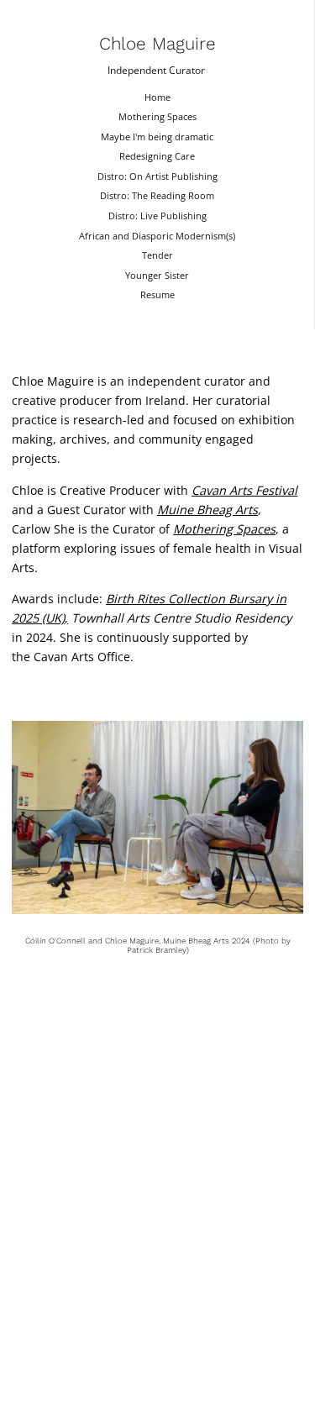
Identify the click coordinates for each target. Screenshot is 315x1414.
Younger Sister (157, 275)
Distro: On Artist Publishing (157, 176)
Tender (157, 255)
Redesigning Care (157, 156)
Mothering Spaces (157, 116)
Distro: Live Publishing (157, 215)
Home (157, 97)
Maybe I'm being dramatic (157, 136)
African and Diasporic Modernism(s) (157, 235)
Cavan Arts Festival (244, 490)
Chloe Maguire (157, 44)
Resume (157, 294)
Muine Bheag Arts (207, 510)
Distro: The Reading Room (157, 195)
